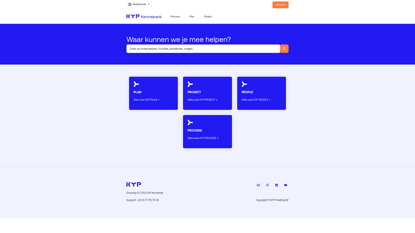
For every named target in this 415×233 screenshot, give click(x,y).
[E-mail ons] (258, 185)
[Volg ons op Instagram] (267, 185)
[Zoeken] (284, 48)
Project (208, 16)
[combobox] (203, 48)
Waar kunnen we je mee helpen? (178, 39)
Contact (280, 4)
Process (175, 16)
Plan (192, 16)
